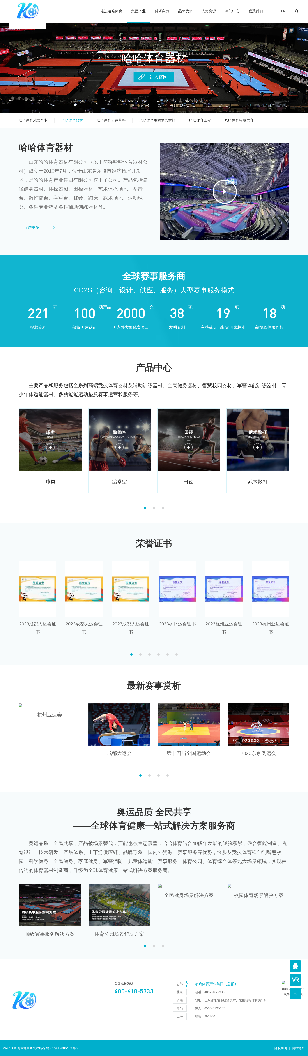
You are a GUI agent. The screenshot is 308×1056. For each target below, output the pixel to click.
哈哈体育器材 (72, 120)
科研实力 (162, 11)
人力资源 (209, 11)
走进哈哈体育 (111, 11)
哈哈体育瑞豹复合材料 (157, 120)
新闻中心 (232, 11)
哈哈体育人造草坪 (111, 120)
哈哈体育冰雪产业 (33, 120)
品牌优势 (185, 11)
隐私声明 (280, 1048)
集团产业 (138, 11)
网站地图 (298, 1048)
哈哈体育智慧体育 (239, 120)
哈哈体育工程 (200, 120)
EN (283, 11)
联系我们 (255, 11)
